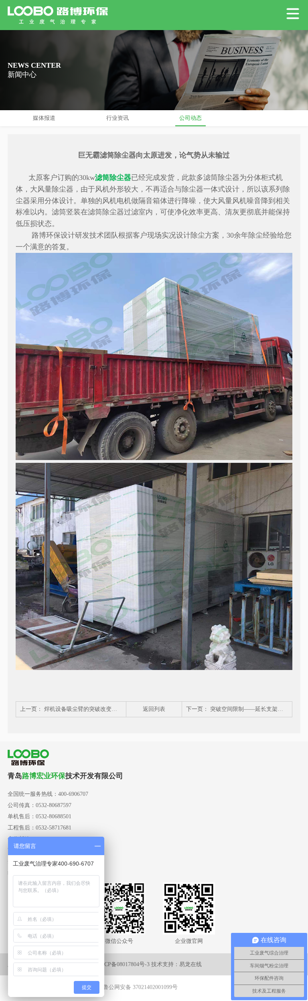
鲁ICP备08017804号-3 (123, 964)
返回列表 (154, 709)
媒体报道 (44, 118)
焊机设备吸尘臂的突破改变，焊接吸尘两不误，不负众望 (114, 709)
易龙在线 (190, 964)
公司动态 (190, 118)
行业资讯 (117, 118)
